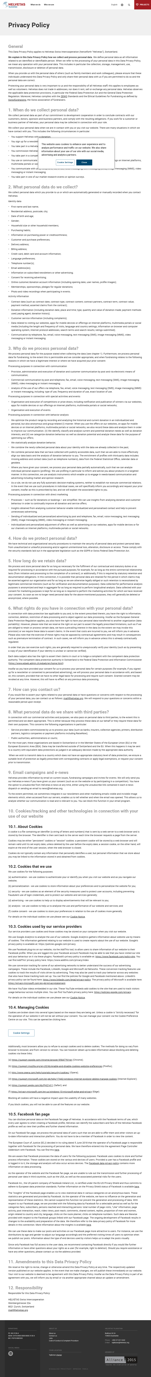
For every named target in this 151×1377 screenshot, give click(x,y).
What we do (35, 4)
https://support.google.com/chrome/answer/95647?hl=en (42, 1059)
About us (52, 1333)
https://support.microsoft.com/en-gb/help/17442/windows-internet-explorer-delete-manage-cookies (64, 1078)
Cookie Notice (77, 916)
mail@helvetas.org (73, 698)
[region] (76, 153)
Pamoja (85, 1369)
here (57, 1149)
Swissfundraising (17, 99)
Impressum (77, 1369)
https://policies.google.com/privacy (112, 992)
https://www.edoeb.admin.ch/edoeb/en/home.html (36, 663)
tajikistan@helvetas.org (120, 1342)
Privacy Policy (66, 1369)
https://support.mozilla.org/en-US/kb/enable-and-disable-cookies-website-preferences (57, 1066)
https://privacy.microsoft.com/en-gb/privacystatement (36, 983)
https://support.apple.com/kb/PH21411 (32, 1085)
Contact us (53, 1336)
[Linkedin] (10, 1353)
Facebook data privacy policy (104, 1163)
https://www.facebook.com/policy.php (115, 956)
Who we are (49, 4)
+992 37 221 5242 (118, 1340)
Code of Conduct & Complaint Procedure (63, 1341)
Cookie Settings (21, 1032)
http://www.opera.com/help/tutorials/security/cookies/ (40, 1072)
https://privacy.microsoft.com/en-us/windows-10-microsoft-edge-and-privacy (51, 1091)
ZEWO (64, 96)
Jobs (51, 1338)
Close (84, 162)
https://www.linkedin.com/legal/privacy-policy (67, 979)
